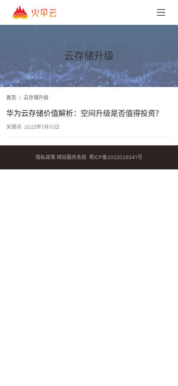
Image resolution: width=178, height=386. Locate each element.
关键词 (13, 127)
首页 (11, 97)
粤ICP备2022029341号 (115, 157)
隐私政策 (45, 157)
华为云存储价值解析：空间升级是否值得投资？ (84, 113)
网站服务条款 (72, 157)
